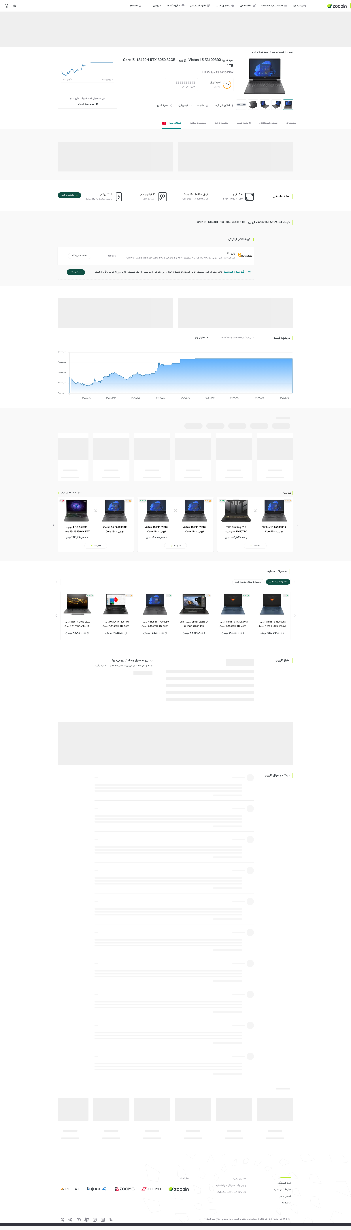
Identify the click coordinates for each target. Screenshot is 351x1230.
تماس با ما (285, 1196)
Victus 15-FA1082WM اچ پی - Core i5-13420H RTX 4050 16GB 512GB (233, 624)
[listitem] (255, 524)
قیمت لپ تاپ (278, 52)
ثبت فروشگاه (284, 1183)
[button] (156, 256)
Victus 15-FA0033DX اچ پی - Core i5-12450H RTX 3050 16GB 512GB (155, 624)
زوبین (290, 52)
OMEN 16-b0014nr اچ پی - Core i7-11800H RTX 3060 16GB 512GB (116, 624)
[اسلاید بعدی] (53, 524)
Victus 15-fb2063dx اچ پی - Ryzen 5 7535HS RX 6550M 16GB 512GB (272, 624)
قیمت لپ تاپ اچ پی (259, 52)
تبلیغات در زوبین (282, 1189)
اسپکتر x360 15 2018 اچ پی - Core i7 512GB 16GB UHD (76, 624)
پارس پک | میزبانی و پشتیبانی (231, 1185)
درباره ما (286, 1202)
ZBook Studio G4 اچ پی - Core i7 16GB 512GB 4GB (194, 624)
